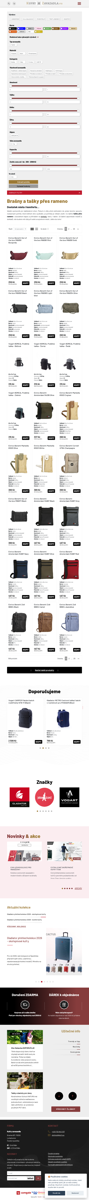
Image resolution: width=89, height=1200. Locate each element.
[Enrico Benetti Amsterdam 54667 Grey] (70, 521)
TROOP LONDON (54, 19)
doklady (44, 216)
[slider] (11, 86)
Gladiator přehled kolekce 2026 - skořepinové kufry (26, 914)
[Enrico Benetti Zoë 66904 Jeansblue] (70, 627)
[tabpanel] (25, 721)
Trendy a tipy (74, 1041)
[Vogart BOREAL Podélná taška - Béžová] (19, 364)
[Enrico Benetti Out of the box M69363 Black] (19, 313)
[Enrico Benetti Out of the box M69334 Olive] (70, 313)
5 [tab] (48, 811)
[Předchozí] (72, 1096)
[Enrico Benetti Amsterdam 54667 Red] (70, 574)
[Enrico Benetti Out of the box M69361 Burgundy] (19, 261)
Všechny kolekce (16, 926)
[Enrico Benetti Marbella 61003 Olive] (19, 468)
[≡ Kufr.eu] (44, 3)
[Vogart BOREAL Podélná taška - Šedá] (70, 364)
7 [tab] (53, 981)
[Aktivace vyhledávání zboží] (9, 3)
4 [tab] (48, 748)
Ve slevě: (44, 229)
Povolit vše (56, 1193)
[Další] (59, 1096)
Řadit (10, 229)
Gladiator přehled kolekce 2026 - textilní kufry (24, 920)
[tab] (78, 888)
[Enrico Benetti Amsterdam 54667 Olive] (44, 574)
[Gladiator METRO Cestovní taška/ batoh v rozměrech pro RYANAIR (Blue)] (63, 721)
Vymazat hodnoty (23, 186)
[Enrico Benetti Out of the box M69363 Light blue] (44, 313)
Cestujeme (75, 1052)
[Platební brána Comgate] (24, 1193)
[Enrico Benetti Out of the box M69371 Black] (19, 521)
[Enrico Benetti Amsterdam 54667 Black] (44, 521)
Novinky (76, 1047)
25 (74, 229)
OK (38, 1178)
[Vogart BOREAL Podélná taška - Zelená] (19, 415)
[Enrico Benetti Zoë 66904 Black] (19, 627)
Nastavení (75, 1193)
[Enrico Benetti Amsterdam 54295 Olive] (44, 415)
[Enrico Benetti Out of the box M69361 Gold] (70, 261)
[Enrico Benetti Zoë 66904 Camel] (44, 627)
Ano (12, 177)
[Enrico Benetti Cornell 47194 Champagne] (70, 468)
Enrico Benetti (28, 19)
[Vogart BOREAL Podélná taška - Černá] (44, 364)
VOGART (67, 19)
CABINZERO (15, 19)
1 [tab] (40, 748)
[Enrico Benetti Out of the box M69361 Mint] (44, 261)
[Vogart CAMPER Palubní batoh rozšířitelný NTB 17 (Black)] (25, 721)
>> (78, 229)
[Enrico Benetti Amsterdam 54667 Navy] (19, 574)
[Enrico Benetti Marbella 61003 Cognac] (70, 415)
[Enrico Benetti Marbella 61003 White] (44, 468)
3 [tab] (46, 748)
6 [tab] (51, 811)
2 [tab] (43, 748)
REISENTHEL (41, 19)
